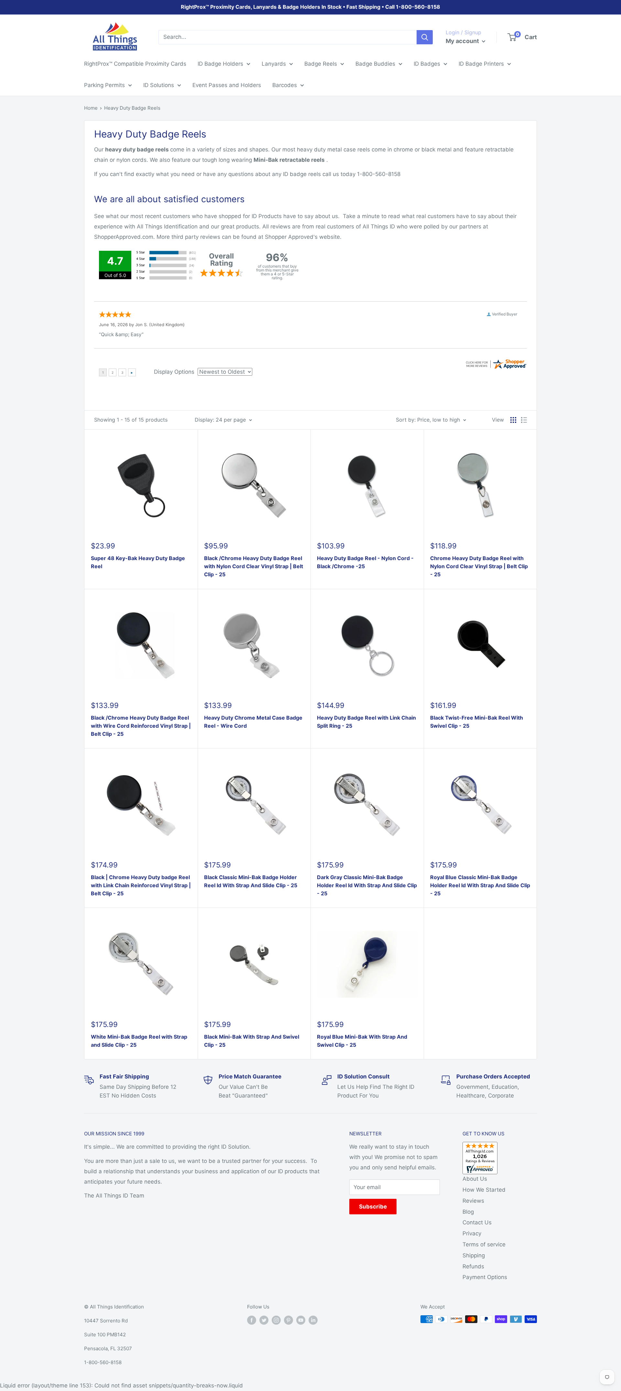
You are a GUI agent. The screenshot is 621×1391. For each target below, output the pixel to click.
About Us (475, 1179)
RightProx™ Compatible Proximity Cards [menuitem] (135, 64)
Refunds (473, 1266)
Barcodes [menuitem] (284, 85)
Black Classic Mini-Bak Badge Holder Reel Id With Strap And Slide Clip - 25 (250, 881)
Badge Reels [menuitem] (320, 64)
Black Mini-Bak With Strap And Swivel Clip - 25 (251, 1040)
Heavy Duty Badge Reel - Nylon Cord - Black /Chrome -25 (365, 562)
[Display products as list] (524, 420)
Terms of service (484, 1244)
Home (91, 108)
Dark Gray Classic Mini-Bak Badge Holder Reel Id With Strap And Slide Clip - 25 (367, 885)
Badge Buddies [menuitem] (375, 64)
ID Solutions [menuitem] (158, 85)
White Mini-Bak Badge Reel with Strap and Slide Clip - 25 (139, 1040)
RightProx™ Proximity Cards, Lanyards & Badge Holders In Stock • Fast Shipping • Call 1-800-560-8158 (310, 7)
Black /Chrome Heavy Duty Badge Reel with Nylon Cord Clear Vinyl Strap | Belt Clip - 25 (253, 566)
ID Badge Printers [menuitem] (481, 64)
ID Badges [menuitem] (427, 64)
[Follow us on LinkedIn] (313, 1320)
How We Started (484, 1190)
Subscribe (373, 1206)
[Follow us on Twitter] (263, 1320)
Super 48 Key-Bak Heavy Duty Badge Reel (138, 562)
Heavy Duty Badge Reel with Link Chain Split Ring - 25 (366, 721)
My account (463, 41)
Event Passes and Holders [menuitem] (226, 85)
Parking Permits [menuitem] (104, 85)
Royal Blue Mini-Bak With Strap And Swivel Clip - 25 (362, 1040)
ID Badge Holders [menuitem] (220, 64)
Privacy (472, 1233)
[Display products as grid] (513, 420)
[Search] (425, 37)
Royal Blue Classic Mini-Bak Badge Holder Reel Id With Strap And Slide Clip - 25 (480, 885)
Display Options (174, 372)
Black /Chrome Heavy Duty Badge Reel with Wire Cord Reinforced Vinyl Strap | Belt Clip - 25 (141, 725)
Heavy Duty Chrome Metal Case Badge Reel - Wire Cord (253, 721)
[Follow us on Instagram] (276, 1320)
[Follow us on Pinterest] (288, 1320)
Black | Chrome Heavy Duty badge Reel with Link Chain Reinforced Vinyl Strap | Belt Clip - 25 (141, 885)
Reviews (473, 1201)
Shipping (474, 1255)
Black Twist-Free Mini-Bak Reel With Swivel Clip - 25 (476, 721)
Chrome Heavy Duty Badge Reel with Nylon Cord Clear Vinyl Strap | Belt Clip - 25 (479, 566)
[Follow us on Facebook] (251, 1320)
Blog (468, 1212)
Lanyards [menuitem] (274, 64)
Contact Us (477, 1222)
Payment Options (485, 1277)
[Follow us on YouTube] (300, 1320)
